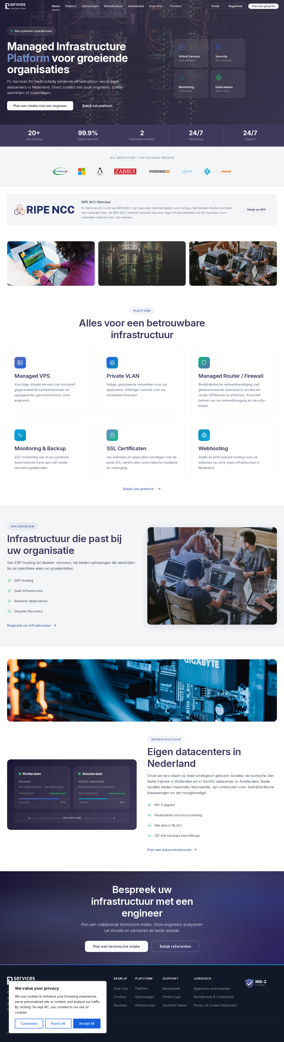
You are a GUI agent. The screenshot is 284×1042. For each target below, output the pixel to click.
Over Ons (155, 6)
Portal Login (172, 997)
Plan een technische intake (116, 946)
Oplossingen (90, 6)
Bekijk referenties (175, 946)
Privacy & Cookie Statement (215, 1005)
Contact (175, 6)
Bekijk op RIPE (256, 209)
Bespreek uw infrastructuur (29, 625)
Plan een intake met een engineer (40, 106)
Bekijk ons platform (138, 489)
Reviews (120, 1005)
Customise (29, 1023)
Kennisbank (136, 6)
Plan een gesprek (263, 6)
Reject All (58, 1023)
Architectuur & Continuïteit (214, 997)
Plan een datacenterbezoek (169, 850)
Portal (215, 6)
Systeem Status (175, 1005)
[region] (57, 1007)
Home (56, 6)
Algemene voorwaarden (212, 988)
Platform (71, 6)
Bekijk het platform (97, 106)
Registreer (236, 6)
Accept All (87, 1023)
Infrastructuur (113, 6)
